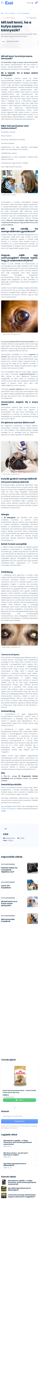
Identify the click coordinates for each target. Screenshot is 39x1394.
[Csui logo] (9, 3)
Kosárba (20, 1100)
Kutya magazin (10, 13)
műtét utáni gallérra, (8, 809)
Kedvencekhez (10, 18)
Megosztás (32, 18)
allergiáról (10, 517)
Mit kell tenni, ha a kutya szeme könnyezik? (9, 903)
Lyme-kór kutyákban (6, 886)
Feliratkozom (19, 1121)
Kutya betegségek (23, 13)
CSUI (17, 41)
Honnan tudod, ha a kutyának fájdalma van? (9, 870)
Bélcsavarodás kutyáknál (8, 920)
